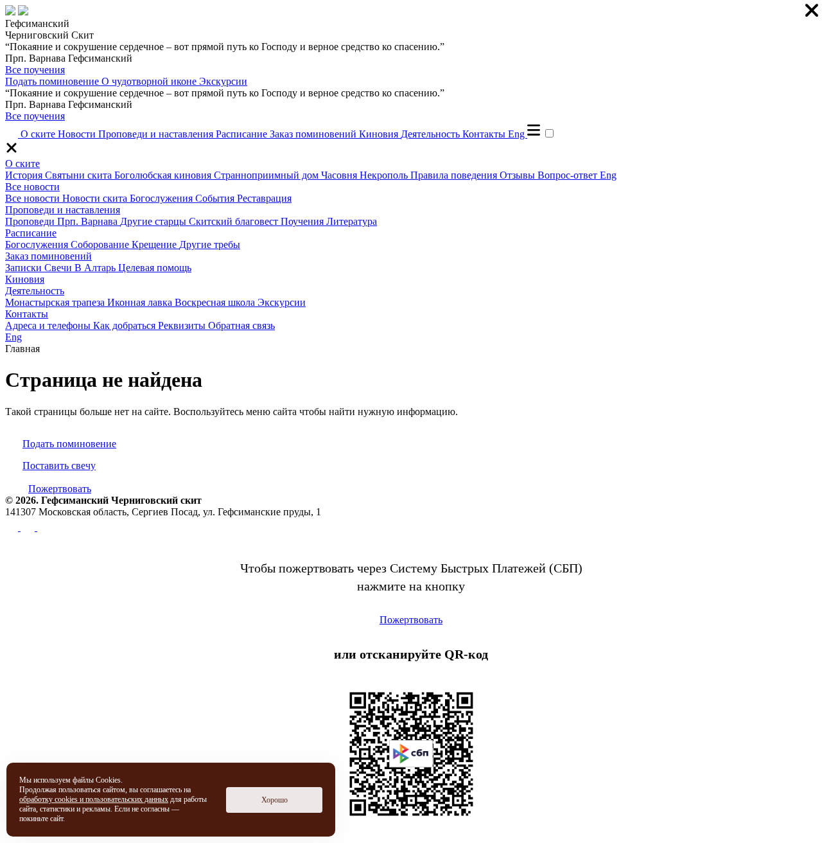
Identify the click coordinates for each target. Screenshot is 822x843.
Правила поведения (455, 175)
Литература (351, 221)
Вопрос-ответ (569, 175)
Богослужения (162, 198)
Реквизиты (183, 325)
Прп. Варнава (88, 221)
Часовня (340, 175)
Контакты (485, 134)
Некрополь (385, 175)
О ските (39, 134)
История (25, 175)
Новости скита (96, 198)
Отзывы (519, 175)
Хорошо (274, 799)
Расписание (243, 134)
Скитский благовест (235, 221)
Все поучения (35, 69)
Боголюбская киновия (164, 175)
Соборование (101, 244)
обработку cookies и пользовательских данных (93, 799)
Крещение (155, 244)
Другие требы (209, 244)
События (216, 198)
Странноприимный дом (267, 175)
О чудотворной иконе (150, 81)
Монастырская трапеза (56, 302)
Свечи (59, 267)
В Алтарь (96, 267)
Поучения (303, 221)
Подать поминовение (53, 81)
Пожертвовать (59, 488)
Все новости (32, 186)
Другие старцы (154, 221)
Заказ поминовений (314, 134)
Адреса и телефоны (49, 325)
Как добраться (125, 325)
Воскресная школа (216, 302)
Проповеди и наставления (157, 134)
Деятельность (431, 134)
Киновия (380, 134)
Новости (78, 134)
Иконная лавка (141, 302)
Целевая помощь (154, 267)
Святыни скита (79, 175)
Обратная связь (241, 325)
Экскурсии (223, 81)
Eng (517, 134)
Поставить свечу (59, 465)
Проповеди (31, 221)
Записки (24, 267)
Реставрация (264, 198)
